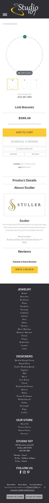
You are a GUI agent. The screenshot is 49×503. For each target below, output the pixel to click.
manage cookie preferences (22, 490)
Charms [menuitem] (24, 326)
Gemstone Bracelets (11, 24)
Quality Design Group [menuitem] (24, 360)
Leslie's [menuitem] (24, 412)
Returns (35, 154)
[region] (24, 54)
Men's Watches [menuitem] (24, 329)
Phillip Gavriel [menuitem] (24, 399)
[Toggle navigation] (5, 14)
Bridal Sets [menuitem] (24, 342)
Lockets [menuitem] (24, 346)
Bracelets (10, 239)
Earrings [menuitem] (24, 310)
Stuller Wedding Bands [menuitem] (24, 367)
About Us (24, 424)
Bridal (24, 242)
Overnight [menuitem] (24, 406)
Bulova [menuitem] (24, 390)
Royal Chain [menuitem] (24, 364)
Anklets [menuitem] (24, 316)
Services (24, 434)
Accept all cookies (34, 497)
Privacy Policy (24, 427)
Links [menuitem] (24, 349)
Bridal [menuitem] (24, 293)
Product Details (24, 180)
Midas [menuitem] (24, 393)
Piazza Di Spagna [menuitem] (24, 396)
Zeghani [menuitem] (24, 370)
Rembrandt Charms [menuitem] (24, 386)
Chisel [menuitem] (24, 383)
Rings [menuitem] (24, 303)
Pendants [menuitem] (24, 306)
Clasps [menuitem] (24, 339)
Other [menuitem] (24, 323)
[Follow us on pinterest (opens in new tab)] (28, 472)
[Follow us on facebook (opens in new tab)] (20, 472)
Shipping (13, 154)
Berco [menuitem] (24, 377)
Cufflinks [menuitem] (24, 313)
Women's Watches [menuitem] (24, 332)
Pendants (29, 239)
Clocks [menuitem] (24, 336)
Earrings (36, 239)
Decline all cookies (15, 497)
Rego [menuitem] (24, 409)
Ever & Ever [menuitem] (24, 380)
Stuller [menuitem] (24, 403)
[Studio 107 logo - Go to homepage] (24, 9)
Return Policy (24, 430)
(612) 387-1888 (24, 97)
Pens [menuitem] (24, 319)
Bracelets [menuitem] (24, 297)
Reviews (24, 251)
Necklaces (17, 239)
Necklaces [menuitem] (24, 300)
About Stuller (24, 188)
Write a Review (24, 269)
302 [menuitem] (24, 373)
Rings (23, 239)
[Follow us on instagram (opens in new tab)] (24, 472)
